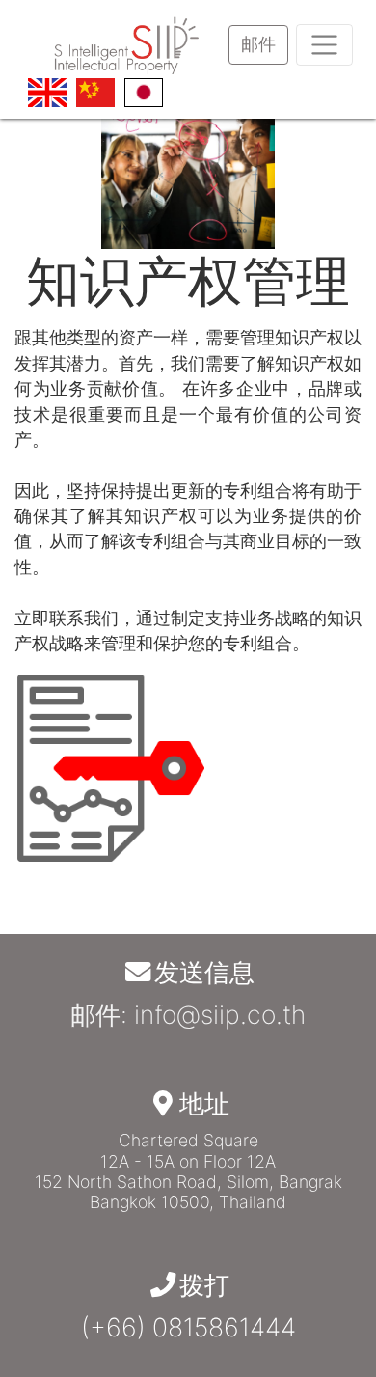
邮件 (258, 44)
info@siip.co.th (220, 1014)
